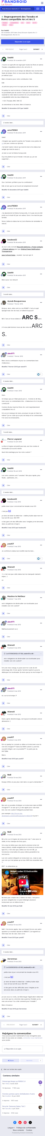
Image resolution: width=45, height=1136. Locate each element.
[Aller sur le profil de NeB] (4, 776)
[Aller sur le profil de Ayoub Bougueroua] (4, 302)
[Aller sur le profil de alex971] (4, 355)
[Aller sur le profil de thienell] (4, 568)
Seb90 (6, 30)
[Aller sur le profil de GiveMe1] (40, 1095)
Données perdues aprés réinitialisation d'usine (18, 1094)
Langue (11, 1128)
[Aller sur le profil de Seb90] (4, 59)
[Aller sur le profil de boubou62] (4, 241)
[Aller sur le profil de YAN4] (40, 1082)
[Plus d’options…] (41, 59)
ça (2, 143)
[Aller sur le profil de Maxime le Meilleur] (4, 598)
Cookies (29, 1130)
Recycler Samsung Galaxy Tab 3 (13, 1106)
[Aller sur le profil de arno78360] (4, 131)
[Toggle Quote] (5, 653)
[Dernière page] (42, 49)
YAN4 (7, 1083)
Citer (8, 116)
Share (11, 1060)
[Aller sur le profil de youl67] (4, 545)
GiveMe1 (8, 1096)
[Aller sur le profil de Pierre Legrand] (4, 440)
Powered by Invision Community (22, 1133)
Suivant (36, 49)
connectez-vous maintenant (32, 1038)
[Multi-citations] (3, 115)
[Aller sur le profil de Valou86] (40, 1107)
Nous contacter (18, 1130)
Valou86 (8, 1108)
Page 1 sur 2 (23, 49)
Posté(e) (16, 60)
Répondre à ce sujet (22, 42)
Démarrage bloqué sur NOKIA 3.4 (13, 1081)
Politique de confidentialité (26, 1128)
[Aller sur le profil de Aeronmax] (4, 960)
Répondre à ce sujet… (14, 1049)
